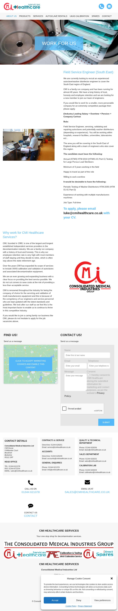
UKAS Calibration (79, 16)
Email (67, 361)
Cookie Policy (71, 606)
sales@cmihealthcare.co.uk (87, 492)
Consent (91, 371)
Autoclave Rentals (56, 16)
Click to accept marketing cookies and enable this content (31, 364)
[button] (112, 578)
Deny (78, 600)
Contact (107, 16)
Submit (106, 422)
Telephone (93, 361)
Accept (55, 600)
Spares (95, 16)
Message (69, 371)
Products (24, 16)
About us (11, 16)
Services (38, 16)
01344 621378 (31, 492)
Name (67, 350)
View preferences (102, 600)
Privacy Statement (85, 606)
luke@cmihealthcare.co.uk (83, 213)
